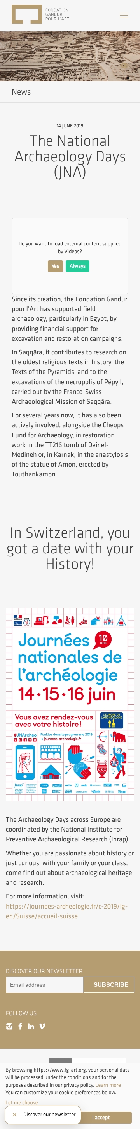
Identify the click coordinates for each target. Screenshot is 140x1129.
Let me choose (21, 1103)
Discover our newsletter (49, 1115)
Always (78, 266)
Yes (55, 266)
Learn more (108, 1085)
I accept (101, 1117)
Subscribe (111, 985)
